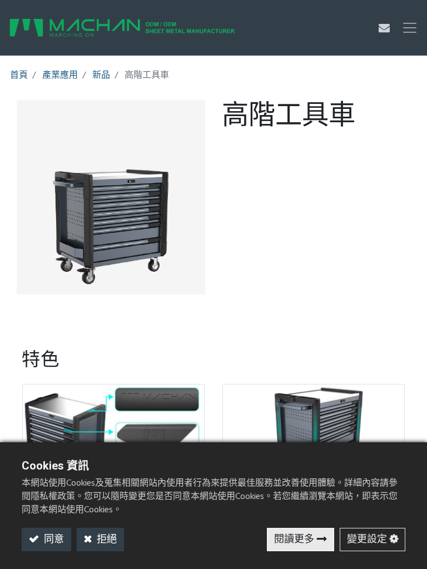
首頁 (19, 75)
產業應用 (60, 75)
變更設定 (367, 540)
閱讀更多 (294, 540)
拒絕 (106, 540)
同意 (53, 540)
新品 (101, 75)
